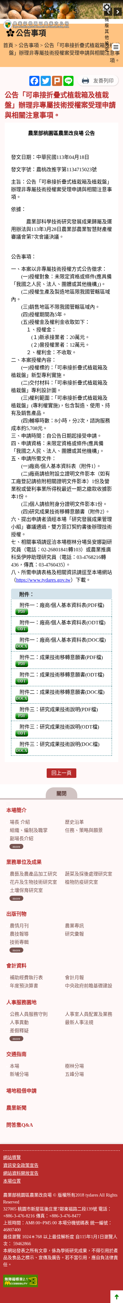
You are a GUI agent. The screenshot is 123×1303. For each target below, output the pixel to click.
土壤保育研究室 (26, 890)
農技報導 (19, 933)
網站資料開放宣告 (20, 1173)
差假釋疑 (19, 1030)
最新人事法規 (79, 1022)
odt (22, 629)
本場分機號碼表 (73, 1223)
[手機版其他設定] (107, 7)
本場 (14, 1066)
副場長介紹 (21, 838)
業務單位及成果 (24, 862)
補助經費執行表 (26, 977)
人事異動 (19, 1022)
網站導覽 (12, 1157)
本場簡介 (16, 810)
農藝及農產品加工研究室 (36, 873)
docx (21, 646)
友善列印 (103, 80)
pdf (22, 611)
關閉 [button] (61, 793)
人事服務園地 (21, 1002)
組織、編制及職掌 (29, 830)
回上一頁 (61, 773)
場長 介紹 (20, 822)
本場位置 (12, 1181)
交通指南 (16, 1054)
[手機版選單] (116, 47)
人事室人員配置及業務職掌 (93, 1014)
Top (116, 1296)
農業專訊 (74, 925)
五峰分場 (74, 1074)
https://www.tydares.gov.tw (43, 580)
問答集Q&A (19, 1125)
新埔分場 (19, 1074)
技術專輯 (19, 942)
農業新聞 (16, 1108)
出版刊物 (16, 914)
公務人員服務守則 (29, 1014)
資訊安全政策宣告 (20, 1165)
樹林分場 (74, 1066)
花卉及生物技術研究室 (33, 882)
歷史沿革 (74, 822)
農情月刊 (19, 925)
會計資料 (16, 965)
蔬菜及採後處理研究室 (88, 873)
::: (8, 803)
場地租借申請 (21, 1091)
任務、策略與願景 (84, 830)
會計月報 (74, 977)
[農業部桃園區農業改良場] (36, 26)
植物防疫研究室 (81, 882)
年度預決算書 (24, 985)
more (16, 846)
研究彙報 (74, 933)
